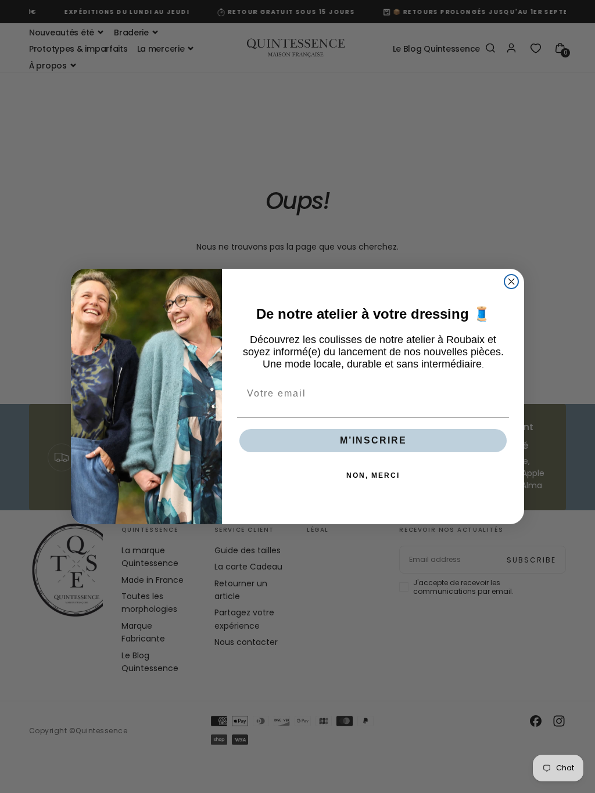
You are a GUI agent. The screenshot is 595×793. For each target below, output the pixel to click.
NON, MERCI (373, 475)
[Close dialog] (511, 282)
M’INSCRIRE (373, 440)
